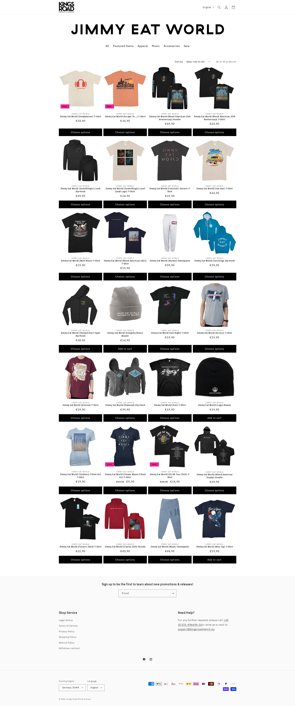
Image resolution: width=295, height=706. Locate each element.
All (107, 46)
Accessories (172, 46)
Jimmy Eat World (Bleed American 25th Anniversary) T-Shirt (214, 118)
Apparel (143, 46)
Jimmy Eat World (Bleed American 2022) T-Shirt (125, 262)
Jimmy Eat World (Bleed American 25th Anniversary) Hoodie (170, 118)
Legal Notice (66, 620)
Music (156, 46)
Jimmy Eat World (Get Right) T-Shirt (170, 332)
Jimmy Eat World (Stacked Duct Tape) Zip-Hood (80, 334)
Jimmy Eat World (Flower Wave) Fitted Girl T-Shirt (125, 476)
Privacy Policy (67, 631)
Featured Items (123, 46)
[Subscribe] (172, 593)
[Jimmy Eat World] (147, 33)
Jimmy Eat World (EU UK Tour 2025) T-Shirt (170, 476)
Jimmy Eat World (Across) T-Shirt (214, 332)
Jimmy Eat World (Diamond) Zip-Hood (125, 405)
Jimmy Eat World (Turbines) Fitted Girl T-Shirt (80, 476)
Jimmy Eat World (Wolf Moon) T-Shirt (80, 260)
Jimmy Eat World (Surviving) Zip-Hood (214, 260)
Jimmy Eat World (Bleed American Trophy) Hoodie (214, 476)
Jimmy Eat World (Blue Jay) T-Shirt (214, 546)
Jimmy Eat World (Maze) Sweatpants (169, 546)
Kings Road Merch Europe (79, 699)
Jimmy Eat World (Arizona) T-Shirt (80, 405)
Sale (187, 46)
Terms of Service (68, 625)
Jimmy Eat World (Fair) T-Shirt (170, 405)
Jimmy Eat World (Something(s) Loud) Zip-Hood (80, 190)
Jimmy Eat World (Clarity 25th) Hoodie (125, 546)
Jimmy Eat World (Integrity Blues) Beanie (125, 334)
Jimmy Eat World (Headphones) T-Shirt (80, 116)
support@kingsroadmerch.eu (196, 629)
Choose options (80, 132)
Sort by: (179, 61)
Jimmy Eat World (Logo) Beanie (214, 405)
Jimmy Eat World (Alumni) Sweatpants (169, 260)
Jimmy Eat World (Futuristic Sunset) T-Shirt (169, 190)
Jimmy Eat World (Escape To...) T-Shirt (125, 116)
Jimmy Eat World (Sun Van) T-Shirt (214, 188)
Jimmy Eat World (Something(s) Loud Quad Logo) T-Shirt (125, 190)
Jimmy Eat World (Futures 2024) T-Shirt (80, 546)
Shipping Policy (67, 637)
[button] (219, 7)
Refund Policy (67, 642)
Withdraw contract (69, 648)
